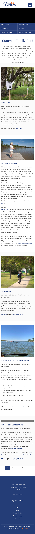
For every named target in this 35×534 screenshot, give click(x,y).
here (13, 121)
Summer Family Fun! (25, 32)
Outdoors (21, 28)
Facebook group (14, 407)
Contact (17, 519)
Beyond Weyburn (23, 24)
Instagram (24, 407)
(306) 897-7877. (27, 454)
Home (17, 507)
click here (19, 128)
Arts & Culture (5, 24)
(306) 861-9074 (18, 494)
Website (4, 459)
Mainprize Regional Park (25, 243)
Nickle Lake (5, 209)
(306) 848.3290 (18, 314)
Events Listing (17, 516)
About (17, 510)
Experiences (4, 28)
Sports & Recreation (7, 32)
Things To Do (17, 513)
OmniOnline (24, 528)
